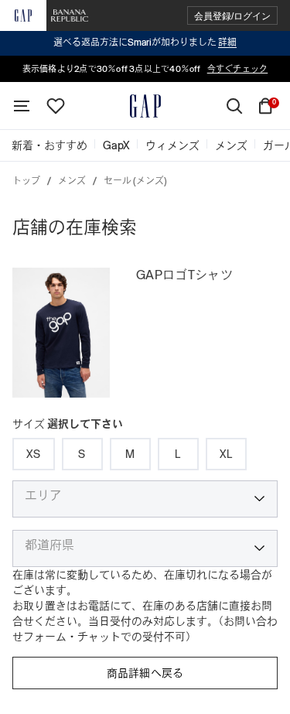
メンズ (72, 181)
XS (33, 454)
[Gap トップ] (145, 106)
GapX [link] (116, 145)
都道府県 (49, 545)
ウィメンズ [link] (172, 145)
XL (226, 454)
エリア (43, 496)
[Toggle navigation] (21, 106)
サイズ (67, 424)
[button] (232, 16)
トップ (26, 181)
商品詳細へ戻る (145, 673)
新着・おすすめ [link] (49, 145)
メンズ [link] (231, 145)
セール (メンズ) (135, 181)
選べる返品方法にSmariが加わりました (145, 42)
